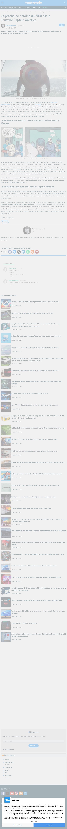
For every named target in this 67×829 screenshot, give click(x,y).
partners (13, 805)
